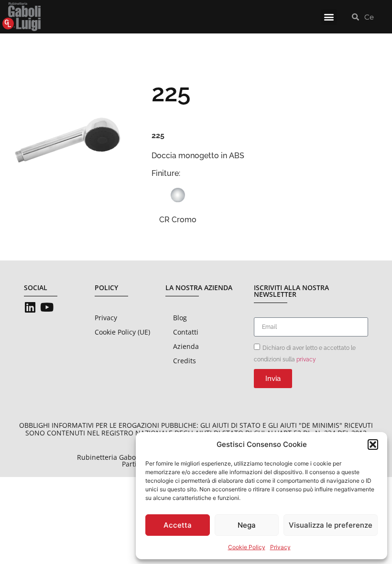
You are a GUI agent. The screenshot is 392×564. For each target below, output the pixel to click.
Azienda (186, 346)
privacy (306, 359)
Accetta (177, 525)
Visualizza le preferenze (330, 525)
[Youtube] (47, 307)
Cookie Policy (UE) (122, 331)
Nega (247, 525)
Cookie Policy (246, 547)
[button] (373, 444)
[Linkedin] (30, 307)
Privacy (280, 547)
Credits (184, 360)
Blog (180, 317)
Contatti (185, 331)
